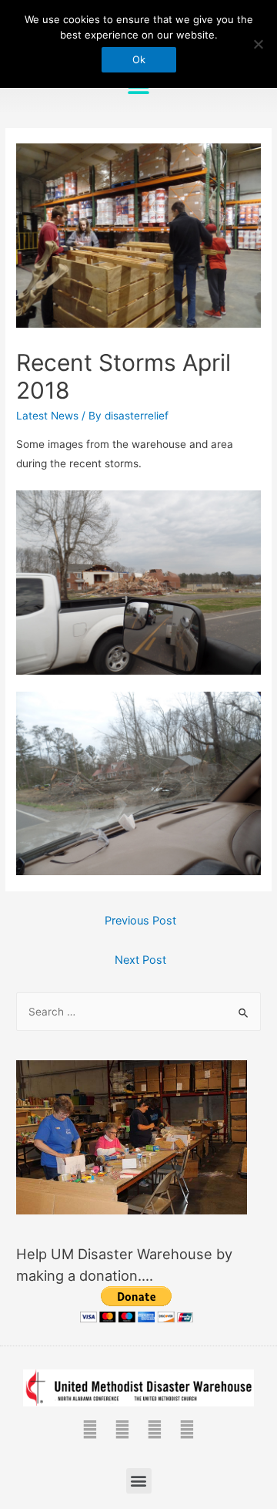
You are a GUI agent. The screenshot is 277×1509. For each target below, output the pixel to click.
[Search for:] (138, 1011)
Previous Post (140, 921)
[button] (139, 1481)
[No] (257, 44)
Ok (138, 59)
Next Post (140, 960)
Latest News (47, 415)
